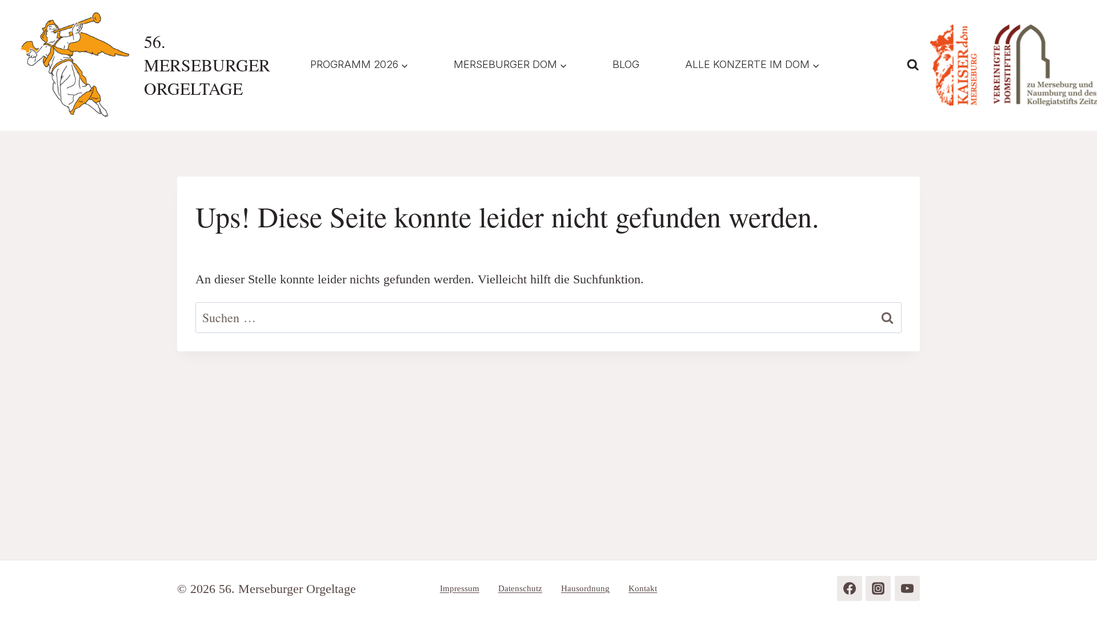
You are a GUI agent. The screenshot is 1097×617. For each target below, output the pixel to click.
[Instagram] (878, 588)
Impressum (459, 588)
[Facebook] (849, 588)
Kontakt (642, 588)
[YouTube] (907, 588)
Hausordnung (585, 588)
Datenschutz (520, 588)
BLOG (625, 64)
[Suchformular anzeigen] (913, 65)
